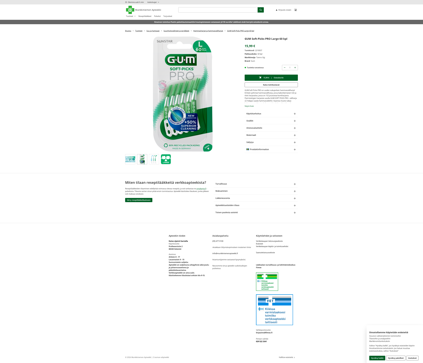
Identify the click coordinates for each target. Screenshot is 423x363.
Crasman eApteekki (161, 357)
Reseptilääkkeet (144, 16)
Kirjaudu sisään (284, 10)
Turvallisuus (221, 183)
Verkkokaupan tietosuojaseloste (269, 241)
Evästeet (259, 244)
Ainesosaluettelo (254, 128)
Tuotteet (129, 16)
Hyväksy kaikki (377, 358)
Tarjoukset (167, 16)
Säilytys (250, 142)
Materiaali (251, 135)
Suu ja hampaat (153, 31)
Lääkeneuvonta (222, 198)
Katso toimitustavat (271, 85)
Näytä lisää (249, 106)
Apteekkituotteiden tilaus (227, 205)
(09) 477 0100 (217, 241)
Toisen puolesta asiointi (226, 212)
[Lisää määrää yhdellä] (295, 67)
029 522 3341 (261, 341)
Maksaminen (221, 191)
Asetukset (412, 358)
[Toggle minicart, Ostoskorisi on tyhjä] (295, 10)
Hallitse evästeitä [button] (286, 357)
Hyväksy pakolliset (396, 358)
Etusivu (128, 31)
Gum (253, 61)
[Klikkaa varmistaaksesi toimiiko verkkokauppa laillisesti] (277, 281)
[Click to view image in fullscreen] (182, 94)
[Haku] (261, 10)
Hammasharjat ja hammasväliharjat (208, 31)
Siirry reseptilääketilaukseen (139, 200)
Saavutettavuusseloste (265, 252)
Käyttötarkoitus (253, 113)
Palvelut (157, 16)
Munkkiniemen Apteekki (148, 9)
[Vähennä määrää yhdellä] (284, 67)
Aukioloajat (152, 2)
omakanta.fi (201, 188)
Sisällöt (249, 120)
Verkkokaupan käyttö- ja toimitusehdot (272, 246)
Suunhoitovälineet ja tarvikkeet (176, 31)
